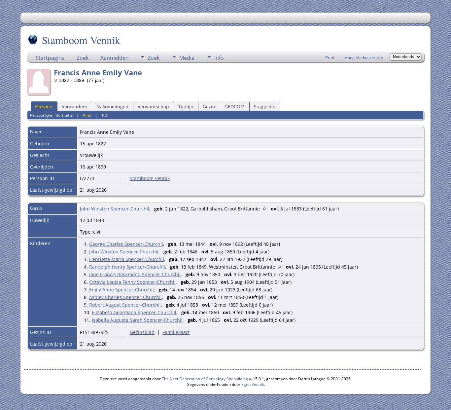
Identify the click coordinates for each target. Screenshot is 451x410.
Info (219, 57)
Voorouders (74, 106)
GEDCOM (235, 106)
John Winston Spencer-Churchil (114, 208)
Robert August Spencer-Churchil (125, 305)
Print (330, 57)
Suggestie (264, 106)
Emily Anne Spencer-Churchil (121, 289)
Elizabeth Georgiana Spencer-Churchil (134, 312)
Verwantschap (153, 106)
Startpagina (50, 57)
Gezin (209, 106)
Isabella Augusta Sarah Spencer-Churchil (137, 320)
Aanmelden (114, 57)
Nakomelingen (112, 106)
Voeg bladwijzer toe (364, 57)
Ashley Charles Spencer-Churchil (125, 297)
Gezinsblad (142, 332)
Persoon (43, 106)
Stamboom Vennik (81, 40)
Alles (87, 115)
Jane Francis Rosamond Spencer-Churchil (135, 274)
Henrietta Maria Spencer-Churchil (126, 259)
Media (186, 57)
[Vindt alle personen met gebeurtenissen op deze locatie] (266, 208)
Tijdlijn (185, 106)
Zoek (82, 57)
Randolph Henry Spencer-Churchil (127, 267)
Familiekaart (176, 332)
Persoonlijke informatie (51, 115)
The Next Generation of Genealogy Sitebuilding (205, 379)
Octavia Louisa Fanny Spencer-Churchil (132, 282)
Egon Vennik (252, 384)
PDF (105, 115)
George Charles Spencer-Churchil (126, 244)
